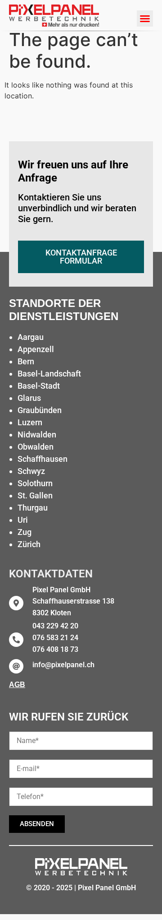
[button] (145, 18)
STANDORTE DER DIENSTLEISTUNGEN (63, 309)
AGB (17, 684)
